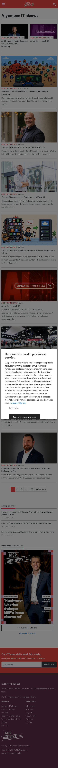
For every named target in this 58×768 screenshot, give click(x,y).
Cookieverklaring (17, 403)
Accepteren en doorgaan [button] (24, 417)
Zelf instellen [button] (14, 408)
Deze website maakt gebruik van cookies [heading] (25, 355)
